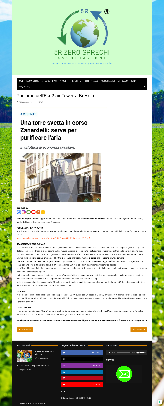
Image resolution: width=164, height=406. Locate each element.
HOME (21, 81)
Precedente (26, 329)
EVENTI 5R (77, 81)
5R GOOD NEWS (49, 81)
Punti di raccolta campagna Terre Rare (33, 366)
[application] (126, 352)
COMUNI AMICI (108, 81)
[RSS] (38, 212)
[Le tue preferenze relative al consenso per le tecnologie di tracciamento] (160, 402)
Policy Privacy (24, 87)
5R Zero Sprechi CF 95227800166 (76, 398)
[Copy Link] (43, 212)
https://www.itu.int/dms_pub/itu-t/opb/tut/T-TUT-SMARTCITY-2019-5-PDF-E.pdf (53, 238)
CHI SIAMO (123, 81)
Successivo (137, 329)
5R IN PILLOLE (91, 81)
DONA (133, 81)
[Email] (28, 212)
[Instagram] (24, 212)
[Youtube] (33, 212)
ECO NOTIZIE (32, 81)
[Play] (109, 352)
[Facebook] (19, 212)
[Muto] (137, 352)
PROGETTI (64, 81)
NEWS (40, 102)
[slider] (123, 352)
